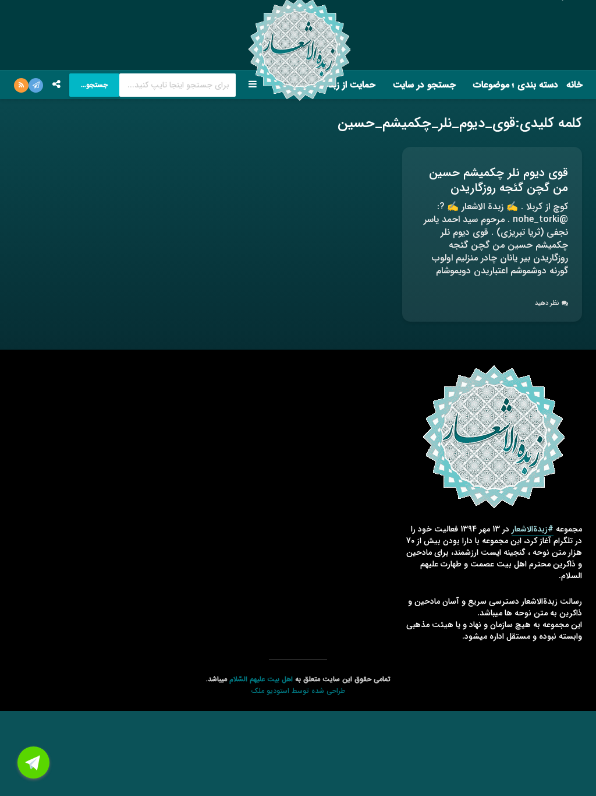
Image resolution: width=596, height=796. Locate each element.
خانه (574, 85)
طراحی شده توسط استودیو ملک (298, 690)
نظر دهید (547, 303)
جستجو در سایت (424, 85)
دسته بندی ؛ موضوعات (515, 85)
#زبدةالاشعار (533, 529)
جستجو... (94, 84)
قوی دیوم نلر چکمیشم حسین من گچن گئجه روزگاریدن (498, 180)
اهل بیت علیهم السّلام (261, 679)
